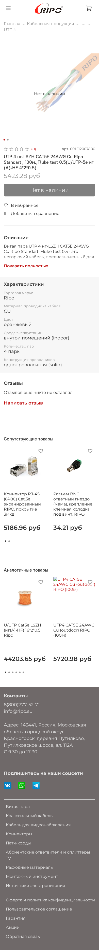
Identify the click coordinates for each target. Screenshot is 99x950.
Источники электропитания (35, 885)
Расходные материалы (30, 867)
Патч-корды (18, 843)
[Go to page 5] (20, 672)
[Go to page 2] (9, 541)
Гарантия (16, 918)
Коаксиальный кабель (29, 815)
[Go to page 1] (5, 541)
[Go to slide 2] (8, 139)
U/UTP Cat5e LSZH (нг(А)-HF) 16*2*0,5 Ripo (22, 630)
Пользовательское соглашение (39, 909)
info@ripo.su (18, 711)
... (83, 24)
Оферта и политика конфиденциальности (50, 900)
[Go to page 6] (23, 672)
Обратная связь (23, 936)
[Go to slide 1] (4, 139)
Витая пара (18, 806)
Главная (12, 23)
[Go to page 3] (12, 672)
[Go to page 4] (16, 672)
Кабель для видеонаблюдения (38, 824)
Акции (13, 927)
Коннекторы (19, 834)
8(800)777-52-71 (22, 704)
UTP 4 (10, 29)
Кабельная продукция (50, 23)
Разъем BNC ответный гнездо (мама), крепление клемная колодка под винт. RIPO (72, 504)
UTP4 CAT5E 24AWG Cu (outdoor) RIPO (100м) (73, 630)
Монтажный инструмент (32, 876)
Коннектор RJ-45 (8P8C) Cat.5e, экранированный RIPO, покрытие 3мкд (22, 504)
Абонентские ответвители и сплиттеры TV (48, 855)
